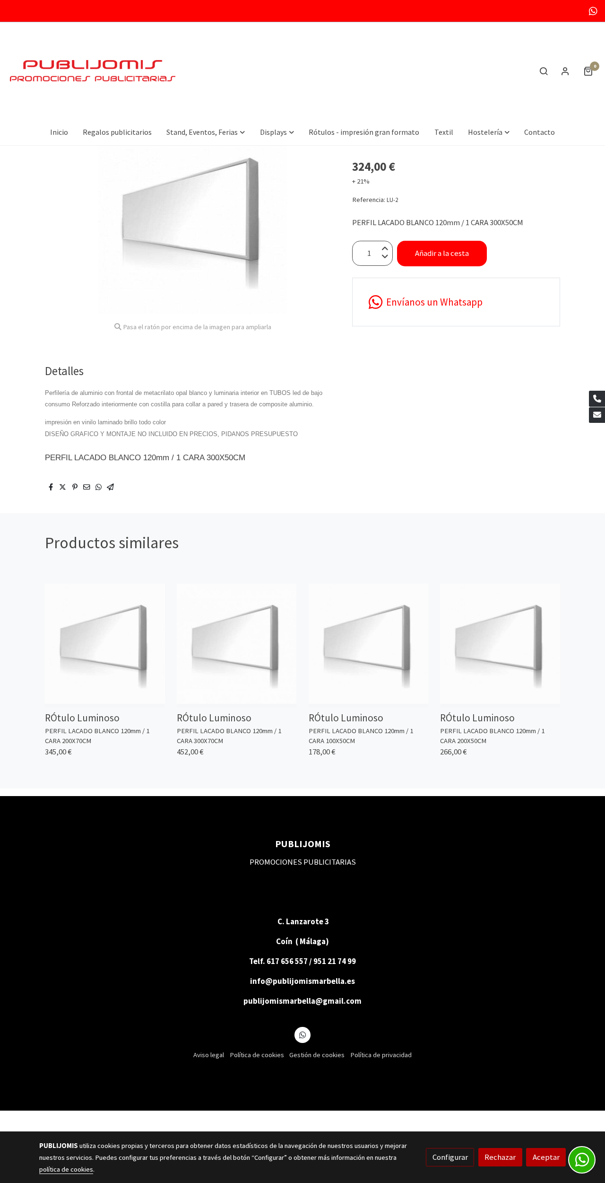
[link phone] (597, 399)
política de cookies (66, 1169)
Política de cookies (257, 1055)
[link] (92, 70)
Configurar (450, 1157)
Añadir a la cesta (442, 253)
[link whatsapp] (593, 10)
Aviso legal (208, 1055)
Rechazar (500, 1157)
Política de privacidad (381, 1055)
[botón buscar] (543, 71)
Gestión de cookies (317, 1055)
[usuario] (565, 71)
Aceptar (546, 1157)
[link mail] (597, 415)
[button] (205, 132)
